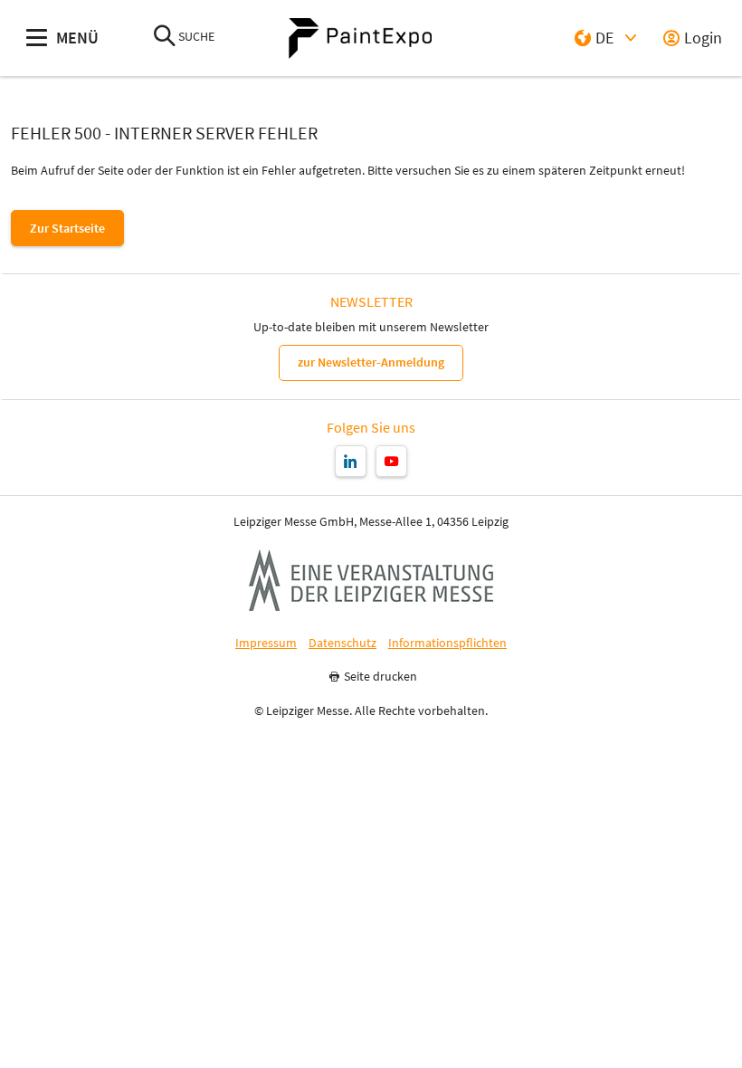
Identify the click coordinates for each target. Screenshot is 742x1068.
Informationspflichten (447, 643)
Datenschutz (342, 643)
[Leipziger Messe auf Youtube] (391, 461)
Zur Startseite (67, 228)
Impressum (266, 643)
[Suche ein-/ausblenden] (165, 38)
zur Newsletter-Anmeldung (371, 362)
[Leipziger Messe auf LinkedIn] (350, 461)
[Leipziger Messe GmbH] (371, 580)
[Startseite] (360, 38)
